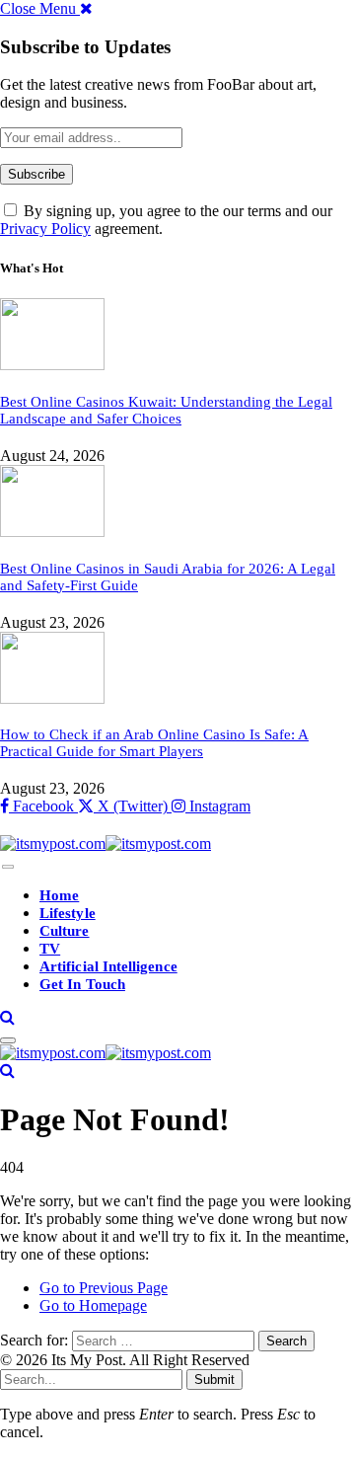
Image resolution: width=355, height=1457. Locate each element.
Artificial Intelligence (108, 966)
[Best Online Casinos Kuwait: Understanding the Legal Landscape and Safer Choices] (52, 364)
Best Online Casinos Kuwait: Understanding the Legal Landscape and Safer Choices (166, 410)
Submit (214, 1379)
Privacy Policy (45, 228)
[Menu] (8, 867)
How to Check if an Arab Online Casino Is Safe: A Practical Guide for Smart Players (154, 743)
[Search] (7, 1017)
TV (49, 949)
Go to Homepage (93, 1305)
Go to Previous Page (103, 1287)
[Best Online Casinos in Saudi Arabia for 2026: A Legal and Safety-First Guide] (52, 531)
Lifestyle (67, 913)
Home (59, 895)
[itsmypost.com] (105, 843)
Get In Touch (82, 984)
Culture (64, 931)
